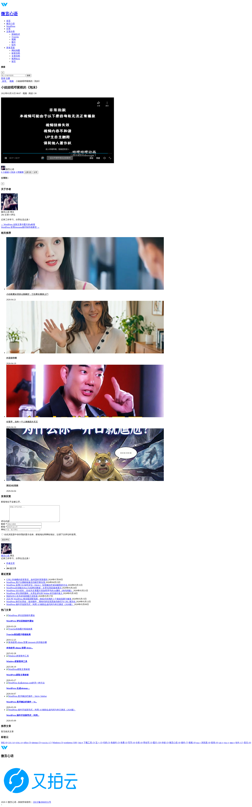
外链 (165, 742)
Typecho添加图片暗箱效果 (18, 634)
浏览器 (205, 742)
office (27, 742)
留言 (14, 61)
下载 (80, 743)
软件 (14, 45)
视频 (14, 39)
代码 (106, 742)
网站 (3, 529)
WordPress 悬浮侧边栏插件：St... (21, 702)
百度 (221, 743)
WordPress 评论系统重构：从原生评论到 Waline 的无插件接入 (34, 593)
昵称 (4, 524)
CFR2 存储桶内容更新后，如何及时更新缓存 (27, 579)
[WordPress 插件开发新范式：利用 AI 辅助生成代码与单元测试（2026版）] (41, 710)
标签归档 (16, 53)
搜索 (28, 75)
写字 (131, 742)
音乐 (247, 742)
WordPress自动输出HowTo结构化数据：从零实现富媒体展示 (34, 588)
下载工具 (89, 742)
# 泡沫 (12, 172)
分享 (8, 29)
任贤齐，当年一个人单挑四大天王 (22, 422)
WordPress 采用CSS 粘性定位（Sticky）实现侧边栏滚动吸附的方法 (37, 585)
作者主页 (10, 563)
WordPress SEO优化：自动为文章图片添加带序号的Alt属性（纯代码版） (39, 590)
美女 (226, 743)
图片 (14, 42)
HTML (19, 743)
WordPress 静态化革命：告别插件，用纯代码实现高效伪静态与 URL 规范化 (41, 601)
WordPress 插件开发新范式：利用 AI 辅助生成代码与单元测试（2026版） (40, 604)
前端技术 (16, 34)
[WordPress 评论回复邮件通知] (20, 615)
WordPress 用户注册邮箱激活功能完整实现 (26, 582)
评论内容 (5, 521)
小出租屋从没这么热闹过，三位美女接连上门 (27, 294)
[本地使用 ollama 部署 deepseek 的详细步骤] (26, 642)
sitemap (36, 742)
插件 (184, 742)
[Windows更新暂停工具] (17, 656)
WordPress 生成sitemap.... (18, 688)
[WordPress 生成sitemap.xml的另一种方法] (25, 683)
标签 (198, 743)
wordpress (70, 742)
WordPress (10, 26)
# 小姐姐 (5, 172)
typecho (46, 743)
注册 (8, 78)
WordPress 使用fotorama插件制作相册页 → (20, 227)
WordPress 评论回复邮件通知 (19, 621)
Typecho (15, 37)
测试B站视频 (12, 485)
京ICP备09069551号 (42, 802)
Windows (57, 742)
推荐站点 (16, 59)
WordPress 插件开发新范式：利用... (22, 715)
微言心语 (9, 13)
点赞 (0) (28, 172)
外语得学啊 (11, 358)
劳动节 (147, 742)
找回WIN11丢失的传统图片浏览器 (22, 596)
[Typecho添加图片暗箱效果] (19, 629)
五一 (99, 742)
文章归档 (16, 56)
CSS (11, 743)
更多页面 (10, 48)
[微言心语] (3, 169)
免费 (123, 742)
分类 (139, 742)
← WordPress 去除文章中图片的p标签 (18, 224)
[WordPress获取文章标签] (18, 669)
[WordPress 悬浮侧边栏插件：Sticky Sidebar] (26, 696)
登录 (3, 78)
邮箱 (4, 527)
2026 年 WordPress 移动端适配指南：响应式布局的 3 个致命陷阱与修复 (39, 599)
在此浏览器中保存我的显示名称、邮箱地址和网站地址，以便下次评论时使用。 (41, 534)
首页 (8, 21)
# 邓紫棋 (20, 172)
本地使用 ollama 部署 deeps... (19, 648)
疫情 (214, 742)
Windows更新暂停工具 (16, 661)
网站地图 (16, 50)
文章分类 (10, 31)
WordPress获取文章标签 (17, 675)
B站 (4, 742)
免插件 (115, 742)
